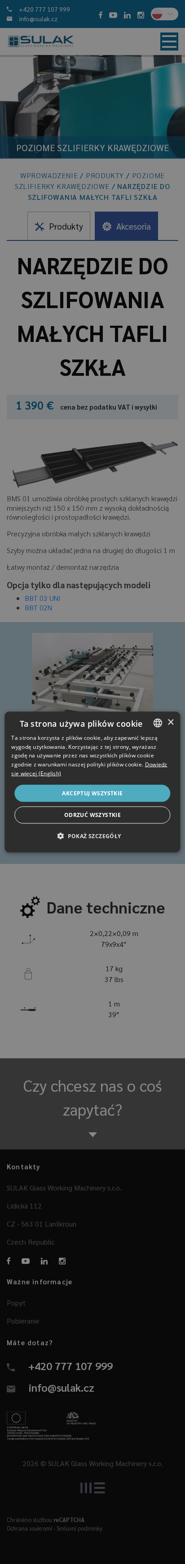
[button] (92, 835)
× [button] (170, 722)
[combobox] (158, 722)
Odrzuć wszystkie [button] (92, 815)
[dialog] (92, 782)
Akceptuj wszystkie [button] (92, 793)
